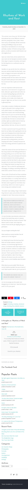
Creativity (15, 304)
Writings (10, 302)
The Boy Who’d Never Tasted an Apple (12, 398)
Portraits (4, 451)
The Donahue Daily (7, 6)
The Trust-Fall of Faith (7, 440)
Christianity (10, 304)
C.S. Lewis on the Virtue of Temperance (12, 421)
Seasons (22, 306)
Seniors (4, 453)
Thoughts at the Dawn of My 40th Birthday (13, 429)
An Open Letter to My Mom (9, 407)
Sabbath (17, 306)
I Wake (3, 389)
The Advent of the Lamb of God (20, 312)
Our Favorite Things (7, 447)
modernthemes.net (17, 484)
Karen (3, 403)
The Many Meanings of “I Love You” (11, 416)
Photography (5, 449)
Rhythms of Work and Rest (9, 385)
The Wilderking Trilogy (7, 312)
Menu (24, 3)
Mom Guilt (4, 394)
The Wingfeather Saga (7, 438)
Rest (13, 306)
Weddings (4, 457)
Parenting (9, 306)
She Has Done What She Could (10, 436)
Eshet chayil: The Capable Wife (10, 412)
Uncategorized (5, 455)
